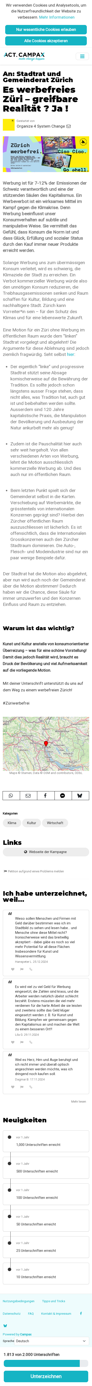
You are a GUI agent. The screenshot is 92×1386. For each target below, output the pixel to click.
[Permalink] (31, 969)
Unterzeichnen (46, 1376)
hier (70, 354)
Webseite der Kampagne (47, 852)
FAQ (31, 1313)
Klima (12, 823)
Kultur (31, 823)
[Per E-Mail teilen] (28, 795)
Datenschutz (12, 1313)
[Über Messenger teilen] (63, 795)
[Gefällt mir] (12, 969)
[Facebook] (81, 1313)
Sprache (8, 1341)
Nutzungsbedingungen (18, 1301)
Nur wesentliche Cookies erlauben (46, 29)
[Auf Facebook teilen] (45, 795)
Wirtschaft (55, 823)
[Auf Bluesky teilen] (80, 795)
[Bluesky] (5, 1325)
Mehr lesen (78, 1101)
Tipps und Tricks (53, 1301)
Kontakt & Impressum (56, 1313)
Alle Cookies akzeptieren (46, 40)
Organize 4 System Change (41, 126)
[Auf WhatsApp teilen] (11, 795)
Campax (26, 1334)
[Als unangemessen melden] (22, 969)
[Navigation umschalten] (82, 56)
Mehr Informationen (57, 17)
